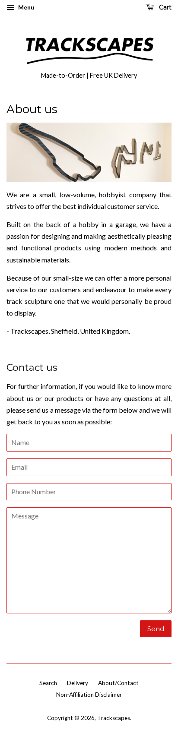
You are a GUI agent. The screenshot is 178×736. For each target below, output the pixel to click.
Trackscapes (113, 717)
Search (48, 682)
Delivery (77, 682)
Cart (164, 7)
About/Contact (118, 682)
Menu (25, 7)
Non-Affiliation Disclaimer (89, 694)
